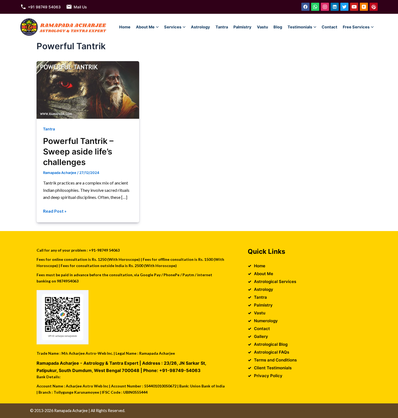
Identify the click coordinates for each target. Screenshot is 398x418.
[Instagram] (325, 7)
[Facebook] (305, 7)
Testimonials (300, 27)
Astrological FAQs (271, 352)
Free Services (356, 27)
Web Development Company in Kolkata (254, 410)
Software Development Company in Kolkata (330, 410)
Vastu (262, 27)
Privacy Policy (268, 375)
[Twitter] (344, 7)
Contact (329, 27)
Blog (277, 27)
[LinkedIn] (335, 7)
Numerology (266, 320)
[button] (157, 27)
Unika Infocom (202, 410)
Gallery (261, 336)
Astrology (200, 27)
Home (125, 27)
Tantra (222, 27)
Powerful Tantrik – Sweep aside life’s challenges (78, 151)
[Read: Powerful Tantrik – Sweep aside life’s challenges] (88, 89)
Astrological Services (275, 281)
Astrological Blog (271, 344)
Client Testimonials (273, 367)
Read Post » (55, 211)
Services (172, 27)
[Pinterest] (374, 7)
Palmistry (242, 27)
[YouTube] (354, 7)
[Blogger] (364, 7)
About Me (145, 27)
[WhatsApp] (315, 7)
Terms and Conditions (275, 360)
